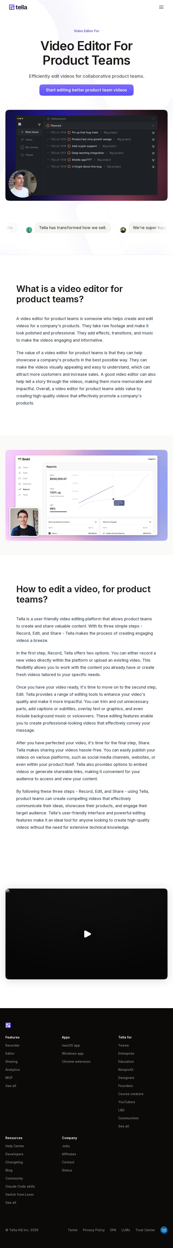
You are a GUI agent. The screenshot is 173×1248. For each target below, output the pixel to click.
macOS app (71, 1045)
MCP (9, 1078)
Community (14, 1178)
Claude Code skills (20, 1186)
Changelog (14, 1162)
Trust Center (145, 1230)
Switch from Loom (19, 1194)
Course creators (130, 1094)
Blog (8, 1170)
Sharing (11, 1061)
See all (10, 1086)
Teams (123, 1045)
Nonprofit (125, 1069)
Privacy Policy (94, 1230)
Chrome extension (76, 1061)
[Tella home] (18, 7)
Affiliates (69, 1154)
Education (126, 1061)
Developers (14, 1154)
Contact (68, 1162)
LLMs (126, 1230)
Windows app (73, 1053)
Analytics (12, 1069)
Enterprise (126, 1053)
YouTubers (126, 1102)
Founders (125, 1086)
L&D (121, 1110)
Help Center (14, 1146)
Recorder (12, 1045)
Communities (128, 1118)
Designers (126, 1078)
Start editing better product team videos (86, 90)
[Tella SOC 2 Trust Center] (164, 1230)
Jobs (66, 1146)
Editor (9, 1053)
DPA (113, 1230)
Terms (72, 1230)
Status (67, 1170)
